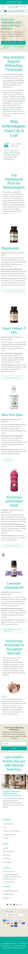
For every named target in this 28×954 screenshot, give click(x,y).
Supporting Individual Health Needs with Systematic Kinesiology (12, 793)
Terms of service (10, 933)
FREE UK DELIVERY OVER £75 (15, 11)
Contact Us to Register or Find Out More (14, 47)
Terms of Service (7, 862)
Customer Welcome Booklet (10, 890)
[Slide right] (17, 718)
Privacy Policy (6, 855)
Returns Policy (7, 858)
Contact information (14, 935)
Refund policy (13, 930)
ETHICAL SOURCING (20, 945)
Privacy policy (20, 930)
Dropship (5, 838)
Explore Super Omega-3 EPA (12, 377)
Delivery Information (8, 824)
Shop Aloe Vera (8, 459)
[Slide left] (10, 718)
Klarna (4, 827)
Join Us (4, 696)
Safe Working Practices (9, 834)
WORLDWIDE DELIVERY (9, 943)
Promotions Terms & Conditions (11, 831)
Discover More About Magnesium (13, 291)
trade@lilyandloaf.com (9, 879)
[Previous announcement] (3, 2)
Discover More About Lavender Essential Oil (13, 630)
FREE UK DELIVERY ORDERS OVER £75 (14, 948)
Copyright (5, 848)
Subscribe (14, 748)
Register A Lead (7, 898)
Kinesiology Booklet (8, 894)
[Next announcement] (25, 2)
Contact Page (12, 871)
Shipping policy (19, 933)
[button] (3, 7)
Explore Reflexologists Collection (13, 42)
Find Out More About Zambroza (13, 546)
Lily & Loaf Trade (13, 928)
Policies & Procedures (8, 851)
